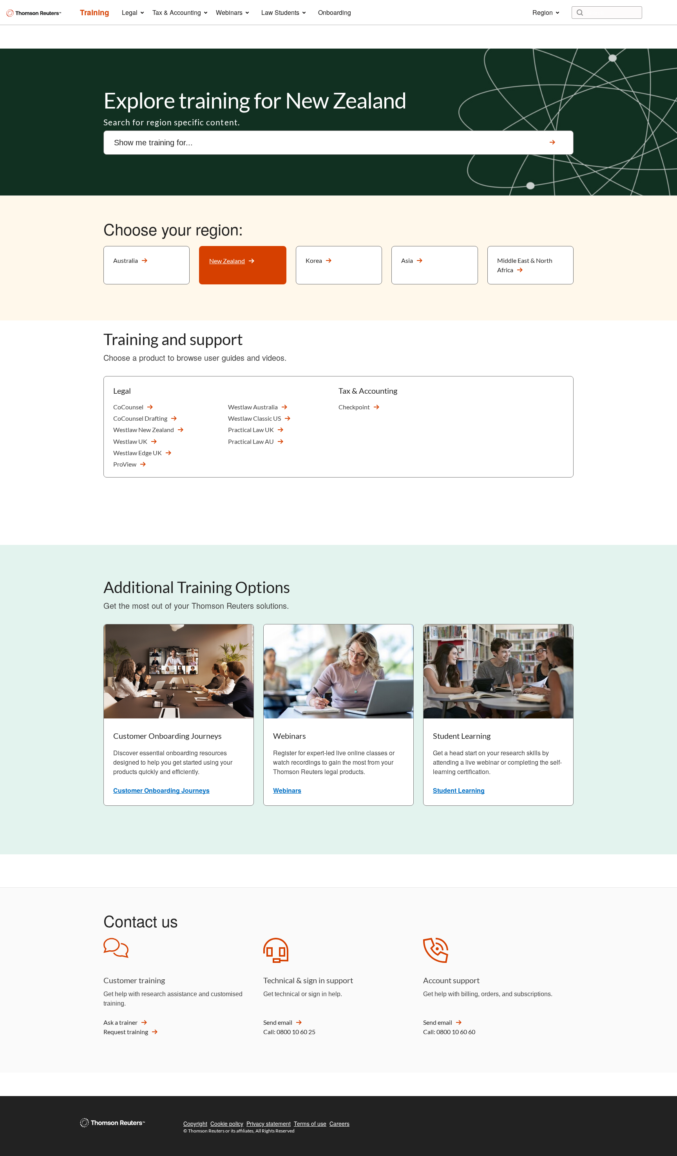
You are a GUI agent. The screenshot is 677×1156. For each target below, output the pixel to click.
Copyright (195, 1123)
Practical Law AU (251, 441)
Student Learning (459, 790)
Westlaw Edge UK (137, 452)
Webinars (287, 790)
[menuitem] (95, 12)
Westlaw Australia (253, 407)
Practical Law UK (251, 429)
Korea (314, 260)
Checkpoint (354, 407)
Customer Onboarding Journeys (161, 790)
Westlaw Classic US (254, 418)
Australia (125, 260)
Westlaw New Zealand (143, 429)
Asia (407, 260)
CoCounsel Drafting (140, 418)
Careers (339, 1123)
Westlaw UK (130, 441)
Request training (125, 1031)
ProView (124, 464)
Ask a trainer (120, 1022)
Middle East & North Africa (524, 265)
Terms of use (310, 1123)
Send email (277, 1022)
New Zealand (227, 260)
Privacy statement (268, 1123)
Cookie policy (226, 1123)
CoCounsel (128, 407)
